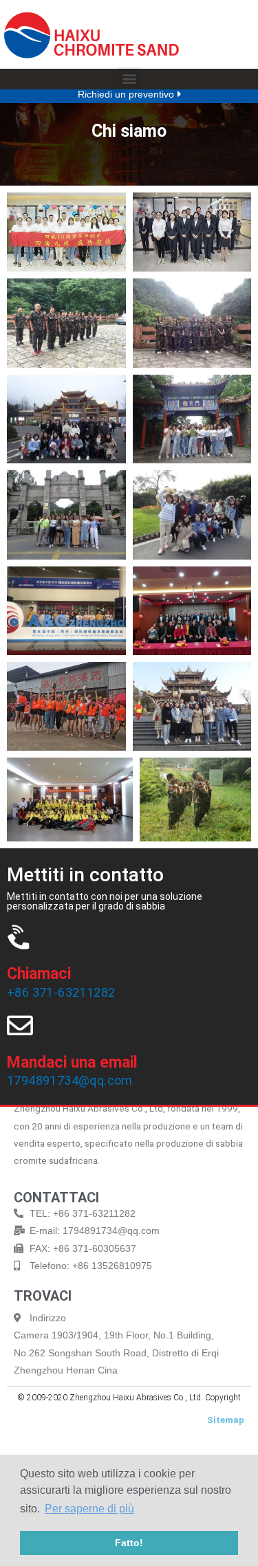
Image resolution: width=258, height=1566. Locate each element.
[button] (129, 78)
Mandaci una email (72, 1062)
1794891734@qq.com (70, 1080)
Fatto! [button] (129, 1542)
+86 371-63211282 (61, 992)
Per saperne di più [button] (89, 1508)
